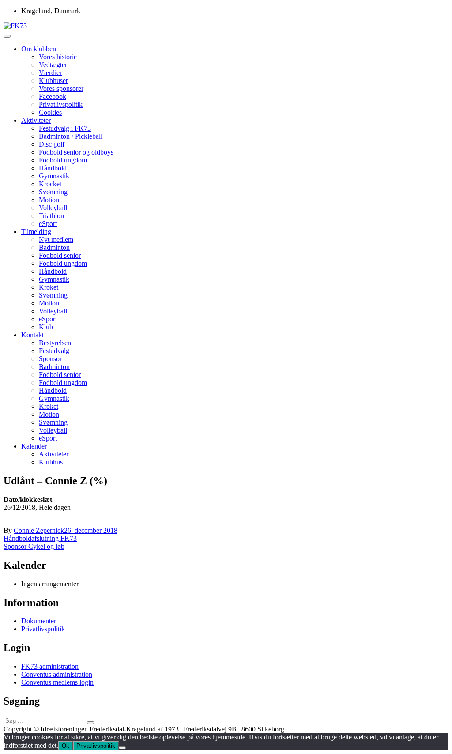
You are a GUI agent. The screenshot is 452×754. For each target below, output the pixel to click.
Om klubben (38, 49)
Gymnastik (54, 176)
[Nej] (122, 747)
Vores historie (58, 56)
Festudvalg (54, 350)
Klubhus (51, 462)
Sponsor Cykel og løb (34, 546)
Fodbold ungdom (63, 160)
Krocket (50, 184)
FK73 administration (50, 666)
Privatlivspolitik (61, 104)
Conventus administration (56, 674)
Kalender (34, 446)
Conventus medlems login (57, 682)
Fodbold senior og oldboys (76, 152)
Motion (49, 200)
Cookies (50, 112)
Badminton (54, 247)
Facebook (52, 96)
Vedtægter (53, 64)
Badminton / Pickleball (70, 136)
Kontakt (32, 335)
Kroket (48, 287)
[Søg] (90, 722)
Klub (46, 327)
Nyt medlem (56, 239)
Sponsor (50, 358)
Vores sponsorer (61, 88)
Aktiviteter (36, 120)
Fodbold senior (60, 255)
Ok (65, 746)
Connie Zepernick (39, 530)
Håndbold (53, 168)
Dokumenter (38, 621)
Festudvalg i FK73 (65, 128)
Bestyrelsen (55, 343)
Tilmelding (36, 231)
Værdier (50, 72)
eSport (48, 223)
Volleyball (53, 207)
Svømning (53, 192)
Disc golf (51, 144)
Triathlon (51, 215)
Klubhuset (53, 80)
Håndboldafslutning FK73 (40, 538)
